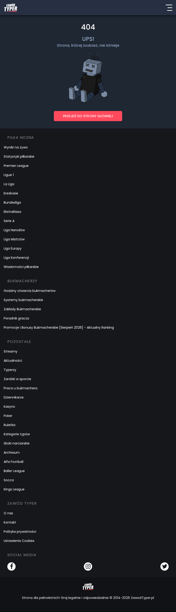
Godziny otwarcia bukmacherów (29, 290)
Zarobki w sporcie (17, 379)
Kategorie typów (17, 434)
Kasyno (9, 406)
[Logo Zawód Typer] (11, 7)
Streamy (10, 351)
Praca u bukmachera (20, 388)
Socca (9, 480)
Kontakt (10, 522)
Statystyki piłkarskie (19, 156)
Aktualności (13, 360)
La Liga (9, 184)
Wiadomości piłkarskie (21, 267)
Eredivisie (11, 193)
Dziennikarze (14, 397)
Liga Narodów (14, 230)
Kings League (14, 489)
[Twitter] (164, 566)
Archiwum (12, 452)
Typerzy (10, 369)
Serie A (9, 221)
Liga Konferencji (16, 257)
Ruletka (9, 425)
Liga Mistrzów (14, 239)
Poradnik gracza (16, 318)
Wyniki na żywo (16, 147)
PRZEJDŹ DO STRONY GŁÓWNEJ (88, 116)
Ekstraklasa (12, 211)
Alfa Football (13, 461)
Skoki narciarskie (17, 443)
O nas (8, 513)
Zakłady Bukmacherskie (22, 309)
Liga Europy (13, 248)
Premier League (16, 165)
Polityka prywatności (20, 531)
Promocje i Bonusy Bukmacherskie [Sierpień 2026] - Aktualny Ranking (59, 327)
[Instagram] (88, 566)
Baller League (14, 471)
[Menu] (168, 7)
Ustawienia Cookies (19, 540)
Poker (8, 415)
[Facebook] (11, 566)
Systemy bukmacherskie (23, 300)
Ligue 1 (9, 175)
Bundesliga (12, 202)
